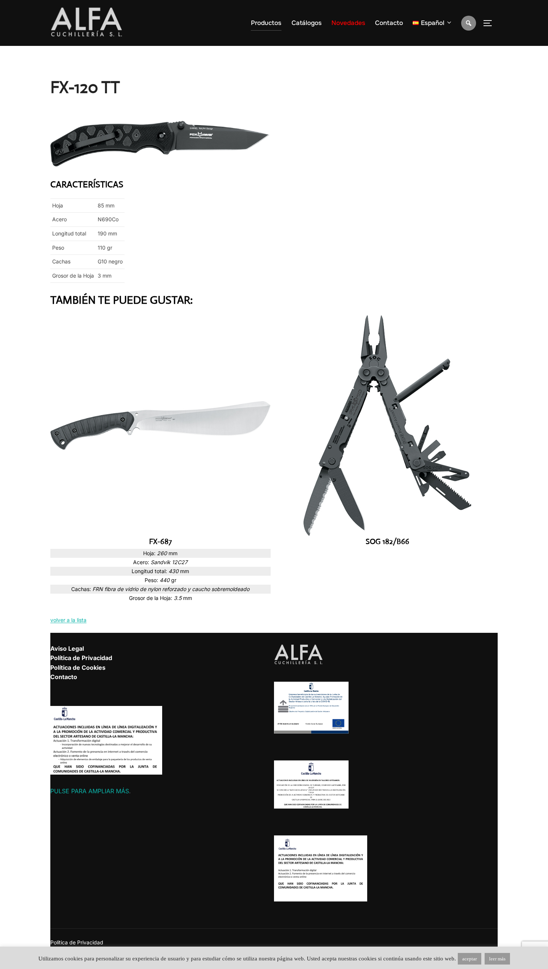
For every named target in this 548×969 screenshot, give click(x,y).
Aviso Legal (67, 648)
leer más (497, 959)
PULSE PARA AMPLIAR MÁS (89, 791)
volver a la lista (68, 620)
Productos (266, 23)
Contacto (389, 23)
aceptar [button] (469, 959)
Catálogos (307, 23)
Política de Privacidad (81, 658)
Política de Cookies (77, 667)
